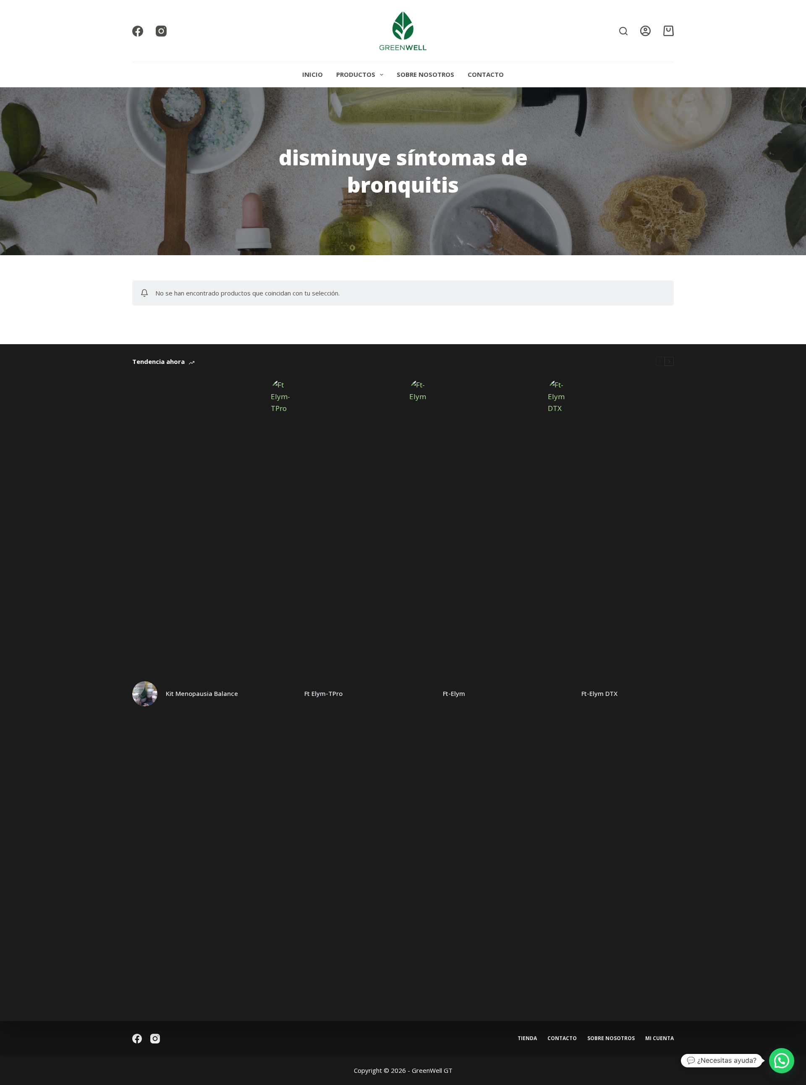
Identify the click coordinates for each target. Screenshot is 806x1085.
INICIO (312, 74)
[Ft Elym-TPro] (283, 694)
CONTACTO (486, 74)
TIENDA (527, 1038)
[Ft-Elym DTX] (560, 694)
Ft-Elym (454, 693)
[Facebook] (137, 31)
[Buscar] (623, 31)
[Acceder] (645, 31)
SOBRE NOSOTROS (425, 74)
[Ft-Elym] (421, 694)
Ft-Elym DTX (599, 693)
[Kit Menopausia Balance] (144, 693)
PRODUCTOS (355, 74)
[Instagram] (161, 31)
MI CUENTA (659, 1038)
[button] (781, 1060)
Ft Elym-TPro (323, 693)
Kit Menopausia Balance (202, 693)
